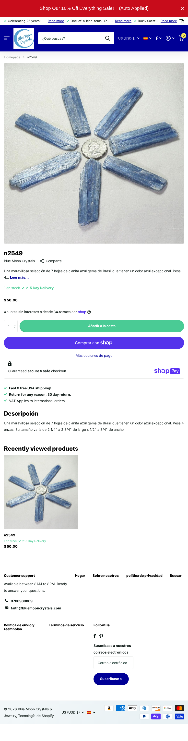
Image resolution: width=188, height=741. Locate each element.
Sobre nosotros (106, 575)
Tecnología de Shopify (36, 716)
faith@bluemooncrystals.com (36, 608)
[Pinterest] (101, 636)
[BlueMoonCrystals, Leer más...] (158, 38)
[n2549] (41, 492)
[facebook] (95, 636)
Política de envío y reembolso (19, 627)
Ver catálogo (7, 38)
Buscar (176, 575)
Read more (56, 21)
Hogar (80, 575)
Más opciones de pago (94, 355)
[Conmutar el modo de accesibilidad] (181, 21)
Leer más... (19, 277)
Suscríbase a (111, 679)
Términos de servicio (66, 625)
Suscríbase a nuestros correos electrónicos (112, 648)
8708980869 (22, 601)
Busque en (107, 38)
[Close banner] (183, 8)
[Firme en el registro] (170, 38)
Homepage (12, 57)
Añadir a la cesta (102, 326)
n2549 (9, 535)
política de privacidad (144, 575)
